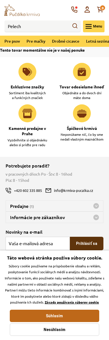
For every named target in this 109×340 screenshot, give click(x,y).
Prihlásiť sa (86, 243)
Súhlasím (54, 316)
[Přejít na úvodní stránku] (22, 9)
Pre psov (12, 41)
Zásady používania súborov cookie (72, 302)
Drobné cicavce (65, 41)
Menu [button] (97, 26)
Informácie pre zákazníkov (37, 217)
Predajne (22, 206)
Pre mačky (36, 41)
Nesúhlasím (54, 329)
